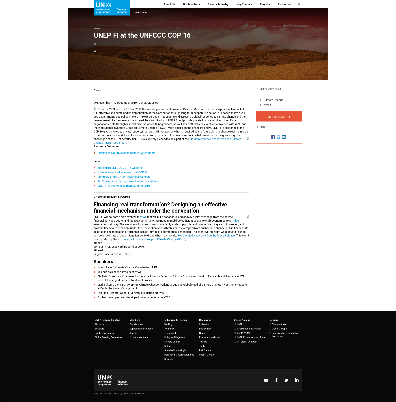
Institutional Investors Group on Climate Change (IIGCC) (152, 239)
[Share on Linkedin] (284, 137)
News (144, 12)
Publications (205, 328)
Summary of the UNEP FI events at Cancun (123, 176)
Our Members (191, 4)
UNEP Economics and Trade (251, 337)
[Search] (298, 4)
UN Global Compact (247, 341)
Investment (170, 333)
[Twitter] (286, 380)
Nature (167, 346)
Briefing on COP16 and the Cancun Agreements (126, 153)
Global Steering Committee (108, 337)
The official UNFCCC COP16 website (119, 167)
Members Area (140, 337)
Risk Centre (205, 350)
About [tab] (97, 90)
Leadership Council (104, 333)
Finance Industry (218, 4)
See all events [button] (276, 117)
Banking (168, 324)
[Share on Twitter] (278, 137)
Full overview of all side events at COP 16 (122, 172)
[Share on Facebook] (273, 137)
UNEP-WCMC (244, 333)
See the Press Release (221, 235)
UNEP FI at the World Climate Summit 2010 (123, 185)
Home (137, 12)
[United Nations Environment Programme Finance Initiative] (112, 380)
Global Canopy (279, 328)
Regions (265, 4)
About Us (169, 4)
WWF (143, 217)
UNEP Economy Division (249, 328)
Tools (202, 346)
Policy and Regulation (175, 337)
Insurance (169, 328)
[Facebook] (276, 380)
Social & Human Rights (176, 350)
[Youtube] (266, 380)
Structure (99, 328)
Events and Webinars (209, 337)
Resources (284, 4)
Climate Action (279, 324)
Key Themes (244, 4)
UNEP (240, 324)
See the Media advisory (191, 235)
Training (203, 341)
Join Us (133, 333)
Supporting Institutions (141, 328)
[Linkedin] (297, 380)
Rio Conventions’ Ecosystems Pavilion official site (127, 181)
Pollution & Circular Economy (179, 354)
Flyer (237, 220)
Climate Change (273, 100)
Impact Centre (206, 354)
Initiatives (204, 324)
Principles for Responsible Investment (285, 335)
